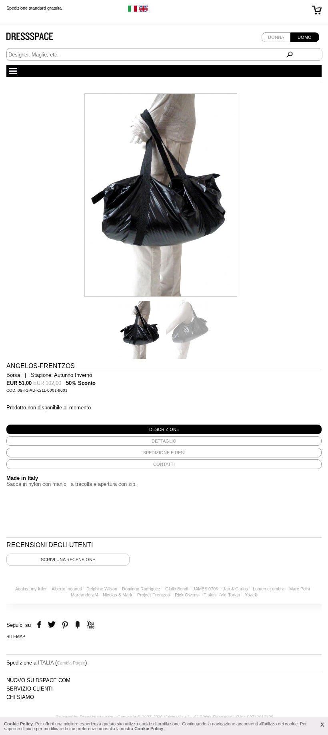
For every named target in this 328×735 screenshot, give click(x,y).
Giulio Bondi (176, 588)
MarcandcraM (84, 594)
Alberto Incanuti (67, 588)
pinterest (65, 625)
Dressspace (37, 38)
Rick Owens (187, 594)
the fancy (77, 625)
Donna (276, 37)
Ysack (251, 594)
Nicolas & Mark (117, 594)
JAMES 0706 (205, 588)
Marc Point (299, 588)
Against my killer (31, 588)
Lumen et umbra (268, 588)
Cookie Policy (18, 723)
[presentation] (163, 429)
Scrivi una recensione (68, 559)
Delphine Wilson (101, 588)
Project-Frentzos (153, 594)
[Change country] (132, 10)
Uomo (305, 37)
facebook (40, 625)
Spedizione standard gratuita (34, 6)
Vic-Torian (230, 594)
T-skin (210, 594)
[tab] (163, 429)
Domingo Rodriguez (141, 588)
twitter (52, 625)
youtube (89, 625)
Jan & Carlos (235, 588)
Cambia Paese (71, 662)
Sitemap (15, 636)
